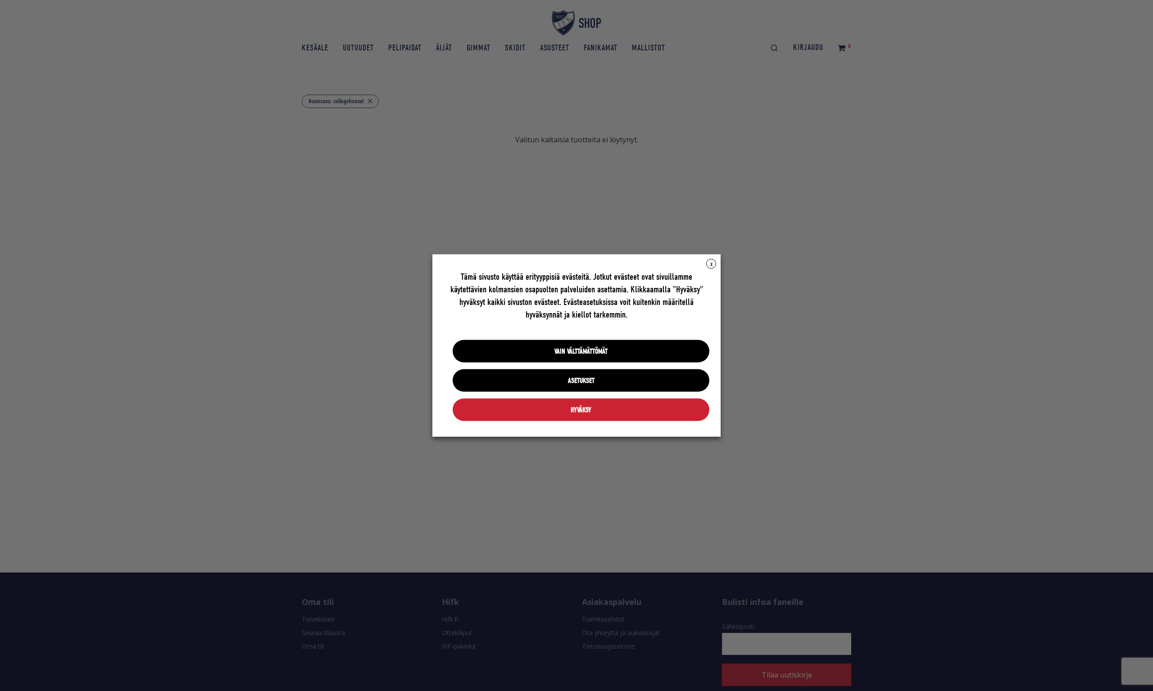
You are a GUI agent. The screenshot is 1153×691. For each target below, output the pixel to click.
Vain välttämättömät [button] (581, 351)
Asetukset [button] (581, 381)
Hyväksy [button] (581, 410)
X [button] (711, 264)
